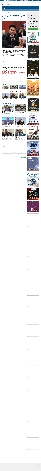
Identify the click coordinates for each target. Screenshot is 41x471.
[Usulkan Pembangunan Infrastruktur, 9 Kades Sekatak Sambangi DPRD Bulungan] (14, 87)
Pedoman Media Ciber (20, 467)
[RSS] (38, 465)
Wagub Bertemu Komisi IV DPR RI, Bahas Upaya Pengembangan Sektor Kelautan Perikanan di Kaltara (34, 26)
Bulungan (14, 6)
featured (3, 79)
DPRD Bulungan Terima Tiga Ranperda (7, 75)
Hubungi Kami (27, 467)
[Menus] (2, 2)
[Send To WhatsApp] (25, 81)
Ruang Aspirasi (25, 6)
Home (3, 6)
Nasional (6, 6)
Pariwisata (33, 6)
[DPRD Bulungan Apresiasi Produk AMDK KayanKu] (5, 87)
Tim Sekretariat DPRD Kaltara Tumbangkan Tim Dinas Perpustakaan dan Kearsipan (34, 18)
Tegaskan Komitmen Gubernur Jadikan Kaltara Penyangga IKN (33, 21)
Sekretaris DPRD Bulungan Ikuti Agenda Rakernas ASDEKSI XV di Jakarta (12, 74)
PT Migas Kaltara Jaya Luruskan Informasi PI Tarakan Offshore (33, 15)
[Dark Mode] (38, 2)
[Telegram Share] (24, 81)
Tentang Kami (15, 467)
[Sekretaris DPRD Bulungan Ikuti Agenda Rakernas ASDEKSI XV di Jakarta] (5, 95)
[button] (37, 2)
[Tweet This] (20, 81)
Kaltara (10, 6)
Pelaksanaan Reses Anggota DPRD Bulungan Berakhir (9, 73)
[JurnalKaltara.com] (5, 4)
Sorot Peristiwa (20, 6)
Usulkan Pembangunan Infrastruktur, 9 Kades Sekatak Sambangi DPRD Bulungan (13, 72)
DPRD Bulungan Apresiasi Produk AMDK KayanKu (16, 0)
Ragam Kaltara (5, 8)
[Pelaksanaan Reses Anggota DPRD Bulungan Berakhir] (22, 87)
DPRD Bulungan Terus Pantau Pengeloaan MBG (22, 98)
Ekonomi (30, 6)
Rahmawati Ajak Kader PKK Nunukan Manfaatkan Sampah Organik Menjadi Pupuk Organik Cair (34, 24)
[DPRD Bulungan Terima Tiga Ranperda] (14, 95)
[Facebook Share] (19, 81)
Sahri (4, 19)
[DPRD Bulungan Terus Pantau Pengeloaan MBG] (22, 95)
